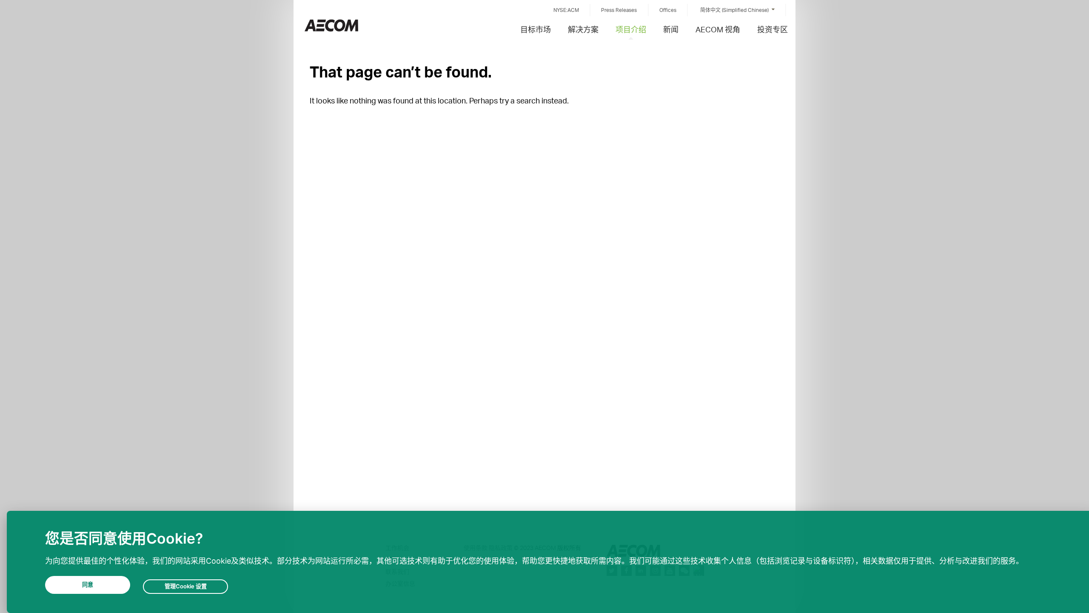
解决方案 (583, 29)
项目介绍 (631, 29)
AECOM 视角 (718, 29)
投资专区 (772, 29)
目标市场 (535, 29)
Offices (667, 10)
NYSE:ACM (566, 10)
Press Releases (619, 10)
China (331, 25)
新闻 (670, 29)
